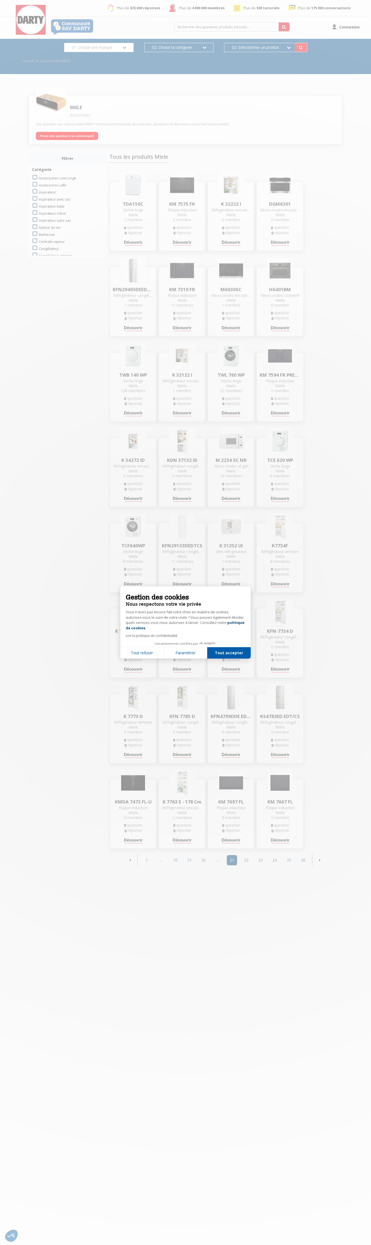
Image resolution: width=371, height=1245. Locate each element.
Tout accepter (229, 652)
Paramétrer (185, 652)
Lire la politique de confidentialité (151, 635)
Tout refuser (142, 652)
